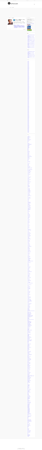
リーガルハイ (28, 298)
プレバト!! (28, 272)
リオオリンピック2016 (29, 299)
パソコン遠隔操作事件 (29, 258)
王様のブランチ (28, 395)
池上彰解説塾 (28, 385)
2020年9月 (28, 69)
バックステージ (28, 259)
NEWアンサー (28, 152)
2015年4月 (28, 122)
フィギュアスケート (28, 267)
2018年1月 (28, 95)
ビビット (28, 263)
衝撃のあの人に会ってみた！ (29, 420)
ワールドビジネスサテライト (29, 303)
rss (34, 4)
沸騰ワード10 (28, 386)
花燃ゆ (27, 417)
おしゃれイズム (28, 183)
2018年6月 (28, 91)
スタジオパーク (28, 222)
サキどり (28, 210)
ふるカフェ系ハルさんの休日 (29, 271)
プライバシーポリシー (14, 0)
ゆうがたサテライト (28, 294)
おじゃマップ (28, 182)
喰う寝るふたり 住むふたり (29, 337)
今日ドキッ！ (28, 327)
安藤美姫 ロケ (22, 25)
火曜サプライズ (28, 390)
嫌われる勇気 (28, 345)
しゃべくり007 (28, 219)
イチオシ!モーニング (28, 174)
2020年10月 (28, 68)
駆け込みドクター (28, 434)
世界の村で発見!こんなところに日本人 (30, 315)
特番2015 (28, 394)
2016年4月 (28, 112)
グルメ (27, 196)
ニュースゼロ (28, 253)
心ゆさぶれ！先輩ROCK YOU (29, 354)
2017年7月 (28, 100)
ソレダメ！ (28, 231)
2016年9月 (28, 108)
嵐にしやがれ (28, 349)
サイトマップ (27, 0)
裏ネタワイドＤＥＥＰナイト (29, 421)
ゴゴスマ (28, 201)
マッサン (28, 281)
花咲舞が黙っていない (29, 416)
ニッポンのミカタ (28, 250)
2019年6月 (28, 81)
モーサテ (28, 290)
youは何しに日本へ (28, 161)
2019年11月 (28, 77)
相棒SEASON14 (28, 398)
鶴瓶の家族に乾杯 (28, 435)
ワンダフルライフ (28, 307)
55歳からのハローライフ (29, 139)
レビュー (28, 302)
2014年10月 (28, 127)
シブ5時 (28, 218)
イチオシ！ (28, 173)
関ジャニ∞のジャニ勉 (29, 430)
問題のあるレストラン (29, 336)
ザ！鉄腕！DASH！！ (29, 209)
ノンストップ (28, 254)
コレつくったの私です (29, 205)
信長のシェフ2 (28, 328)
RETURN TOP (24, 29)
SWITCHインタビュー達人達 (29, 156)
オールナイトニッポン (29, 179)
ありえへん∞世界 (28, 170)
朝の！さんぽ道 (28, 373)
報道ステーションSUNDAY (29, 340)
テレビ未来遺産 (28, 240)
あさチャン (28, 165)
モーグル (28, 289)
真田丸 (27, 399)
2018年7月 (28, 90)
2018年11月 (28, 87)
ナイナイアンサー (28, 245)
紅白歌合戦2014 (28, 408)
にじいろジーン (28, 249)
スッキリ (28, 223)
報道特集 (28, 341)
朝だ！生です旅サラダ (29, 372)
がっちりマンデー (28, 188)
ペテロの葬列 (28, 275)
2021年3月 (28, 64)
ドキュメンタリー (28, 241)
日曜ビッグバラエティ (29, 367)
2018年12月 (28, 86)
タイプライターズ (28, 232)
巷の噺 (27, 350)
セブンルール (28, 227)
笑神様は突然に (28, 404)
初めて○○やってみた (28, 332)
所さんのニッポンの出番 (29, 359)
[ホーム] (7, 0)
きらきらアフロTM (28, 191)
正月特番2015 (28, 381)
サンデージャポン (28, 214)
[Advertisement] (21, 12)
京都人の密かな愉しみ (29, 324)
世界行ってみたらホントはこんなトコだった (30, 319)
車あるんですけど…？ (29, 425)
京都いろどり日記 (28, 323)
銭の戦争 (28, 429)
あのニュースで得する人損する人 (29, 169)
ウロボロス (28, 178)
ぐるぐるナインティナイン (29, 195)
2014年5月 (28, 131)
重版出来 (28, 426)
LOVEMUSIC (28, 147)
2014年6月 (28, 130)
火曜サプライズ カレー (16, 26)
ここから (28, 200)
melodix (28, 148)
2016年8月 (28, 109)
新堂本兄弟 (28, 364)
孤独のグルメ (28, 346)
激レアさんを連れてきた (29, 389)
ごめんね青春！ (28, 204)
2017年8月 (28, 99)
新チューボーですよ (28, 363)
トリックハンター (28, 244)
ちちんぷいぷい (28, 236)
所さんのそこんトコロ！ (29, 358)
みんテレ (28, 285)
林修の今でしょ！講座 (29, 377)
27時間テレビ (28, 138)
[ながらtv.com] (13, 3)
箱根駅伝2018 (28, 407)
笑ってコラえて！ (28, 403)
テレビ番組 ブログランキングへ (29, 25)
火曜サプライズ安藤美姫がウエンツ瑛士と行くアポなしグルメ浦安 (20, 20)
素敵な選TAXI (28, 412)
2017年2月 (28, 104)
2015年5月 (28, 121)
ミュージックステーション (29, 284)
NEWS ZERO (28, 151)
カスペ (27, 187)
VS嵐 (27, 160)
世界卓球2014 (28, 318)
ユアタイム (28, 293)
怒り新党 (28, 355)
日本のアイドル (28, 368)
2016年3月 (28, 113)
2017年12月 (28, 96)
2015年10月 (28, 117)
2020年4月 (28, 73)
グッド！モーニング (28, 192)
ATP (27, 142)
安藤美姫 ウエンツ (19, 25)
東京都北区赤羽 (28, 376)
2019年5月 (28, 82)
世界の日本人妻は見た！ (29, 314)
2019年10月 (28, 78)
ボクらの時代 (28, 276)
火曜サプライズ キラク (20, 26)
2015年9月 (28, 118)
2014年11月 (28, 126)
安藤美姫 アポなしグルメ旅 (16, 25)
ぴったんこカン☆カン (29, 262)
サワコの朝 (28, 213)
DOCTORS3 (28, 143)
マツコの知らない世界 (29, 280)
